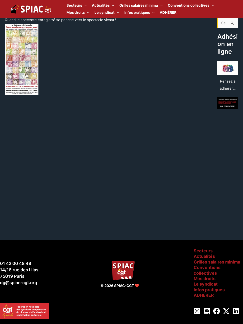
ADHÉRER (204, 295)
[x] (226, 311)
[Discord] (206, 311)
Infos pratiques (209, 289)
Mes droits (204, 278)
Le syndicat (206, 284)
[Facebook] (216, 311)
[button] (84, 5)
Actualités (204, 256)
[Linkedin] (236, 311)
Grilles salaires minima (217, 261)
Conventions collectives (207, 270)
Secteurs (203, 250)
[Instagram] (197, 311)
